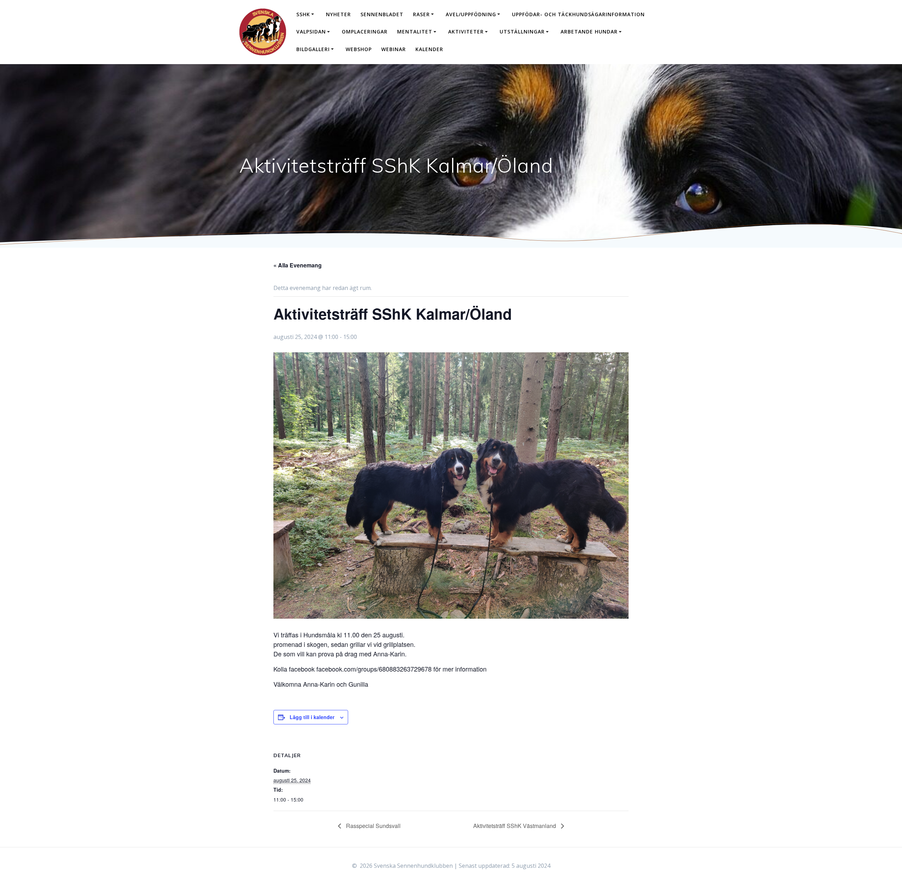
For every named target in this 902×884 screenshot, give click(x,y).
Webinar (393, 49)
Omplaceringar (365, 31)
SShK (303, 14)
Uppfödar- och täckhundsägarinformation (578, 14)
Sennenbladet (381, 14)
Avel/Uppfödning (471, 14)
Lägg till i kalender (312, 717)
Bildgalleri (313, 49)
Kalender (429, 49)
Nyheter (338, 14)
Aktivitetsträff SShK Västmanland (515, 826)
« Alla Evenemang (297, 265)
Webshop (359, 49)
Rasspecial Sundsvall (373, 826)
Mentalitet (414, 31)
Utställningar (522, 31)
